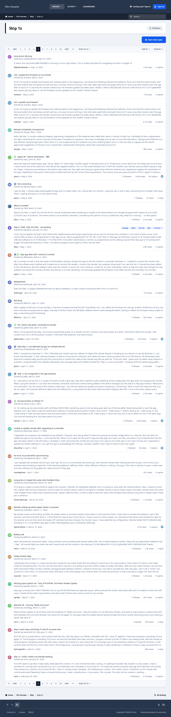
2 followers (127, 176)
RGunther (28, 431)
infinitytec (28, 510)
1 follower (138, 198)
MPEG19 (27, 537)
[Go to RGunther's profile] (9, 429)
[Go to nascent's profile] (9, 557)
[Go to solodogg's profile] (9, 606)
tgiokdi (27, 586)
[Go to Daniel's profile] (9, 402)
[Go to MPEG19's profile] (9, 535)
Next (67, 49)
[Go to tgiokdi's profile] (9, 584)
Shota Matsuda (30, 482)
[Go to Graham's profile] (9, 75)
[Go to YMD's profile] (9, 206)
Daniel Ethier (20, 527)
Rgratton (28, 230)
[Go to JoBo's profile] (9, 374)
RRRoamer (28, 257)
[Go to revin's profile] (9, 657)
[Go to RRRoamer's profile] (9, 255)
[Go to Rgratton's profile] (9, 228)
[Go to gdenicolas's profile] (9, 325)
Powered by (153, 712)
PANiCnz (27, 303)
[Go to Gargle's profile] (9, 130)
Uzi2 (16, 622)
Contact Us (11, 712)
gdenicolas (28, 327)
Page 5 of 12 (83, 49)
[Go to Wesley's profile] (9, 184)
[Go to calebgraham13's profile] (9, 57)
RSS (32, 712)
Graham (27, 77)
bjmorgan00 (19, 649)
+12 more (157, 228)
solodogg (28, 607)
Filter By (157, 49)
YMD (26, 208)
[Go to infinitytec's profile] (9, 508)
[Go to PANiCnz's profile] (9, 301)
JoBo (26, 376)
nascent (27, 559)
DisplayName (30, 349)
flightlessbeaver (21, 67)
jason (16, 176)
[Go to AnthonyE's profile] (9, 282)
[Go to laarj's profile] (9, 157)
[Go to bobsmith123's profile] (9, 630)
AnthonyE (28, 284)
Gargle (27, 132)
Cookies (22, 712)
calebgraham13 (31, 58)
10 (60, 49)
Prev (15, 49)
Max (16, 219)
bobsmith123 (29, 632)
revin (16, 548)
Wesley (27, 186)
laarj (26, 159)
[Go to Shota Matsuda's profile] (9, 481)
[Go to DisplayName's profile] (9, 347)
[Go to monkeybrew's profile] (9, 456)
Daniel (26, 403)
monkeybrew (29, 458)
